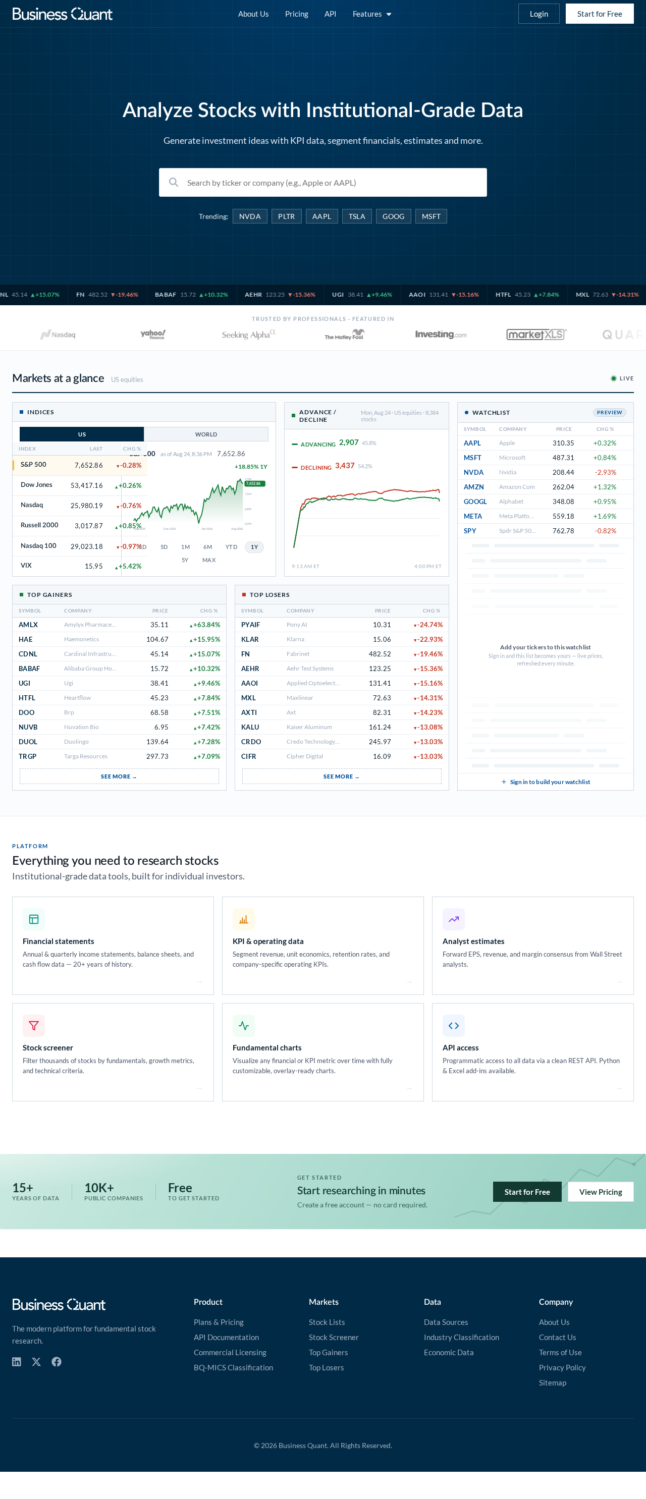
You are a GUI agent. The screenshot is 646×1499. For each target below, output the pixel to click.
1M (185, 547)
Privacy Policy (562, 1367)
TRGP (27, 756)
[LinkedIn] (16, 1362)
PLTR (286, 216)
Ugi (68, 683)
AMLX (28, 625)
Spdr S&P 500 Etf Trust (528, 530)
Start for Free (599, 13)
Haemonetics (81, 639)
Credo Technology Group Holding (331, 741)
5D (164, 547)
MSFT (431, 216)
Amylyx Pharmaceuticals (96, 624)
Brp (69, 712)
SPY (470, 531)
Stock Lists (327, 1321)
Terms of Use (560, 1352)
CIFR (248, 756)
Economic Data (449, 1352)
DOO (26, 712)
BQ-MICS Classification (233, 1367)
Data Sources (446, 1321)
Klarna (295, 639)
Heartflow (77, 697)
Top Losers (326, 1367)
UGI (24, 683)
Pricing (296, 13)
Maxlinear (300, 697)
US (82, 434)
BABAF (29, 668)
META (473, 516)
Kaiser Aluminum (309, 727)
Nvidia (507, 472)
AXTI (249, 712)
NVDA (250, 216)
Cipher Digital (305, 756)
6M (207, 547)
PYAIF (250, 625)
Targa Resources (85, 756)
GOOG (394, 216)
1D (143, 547)
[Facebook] (56, 1362)
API (331, 13)
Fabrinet (298, 653)
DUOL (28, 742)
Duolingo (76, 741)
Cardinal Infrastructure (95, 653)
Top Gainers (328, 1352)
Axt (291, 712)
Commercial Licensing (230, 1352)
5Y (185, 560)
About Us (253, 13)
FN (245, 654)
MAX (209, 560)
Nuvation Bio (81, 727)
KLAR (250, 639)
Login (539, 13)
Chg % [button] (209, 611)
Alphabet (511, 501)
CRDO (251, 742)
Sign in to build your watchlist (550, 782)
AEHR (250, 668)
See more (115, 776)
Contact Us (557, 1337)
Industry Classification (461, 1337)
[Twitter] (36, 1362)
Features (367, 13)
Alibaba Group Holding (94, 668)
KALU (250, 727)
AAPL (322, 216)
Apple (507, 443)
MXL (248, 698)
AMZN (474, 487)
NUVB (28, 727)
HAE (25, 639)
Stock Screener (334, 1337)
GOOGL (476, 501)
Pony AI (297, 624)
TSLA (357, 216)
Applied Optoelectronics (319, 683)
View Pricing (600, 1191)
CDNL (28, 654)
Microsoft (512, 457)
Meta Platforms (519, 516)
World (206, 434)
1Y (254, 547)
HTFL (27, 698)
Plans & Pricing (219, 1321)
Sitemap (552, 1382)
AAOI (249, 683)
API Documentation (226, 1337)
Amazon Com (517, 486)
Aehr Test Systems (310, 668)
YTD (231, 547)
